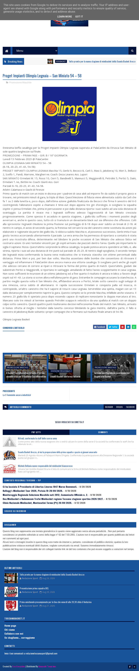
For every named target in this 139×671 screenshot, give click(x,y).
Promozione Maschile (20, 82)
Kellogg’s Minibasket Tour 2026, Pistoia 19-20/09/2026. (33, 490)
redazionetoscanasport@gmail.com (41, 653)
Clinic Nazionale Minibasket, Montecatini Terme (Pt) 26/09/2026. (37, 502)
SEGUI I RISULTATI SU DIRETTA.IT (69, 422)
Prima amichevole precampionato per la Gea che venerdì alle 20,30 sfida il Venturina (56, 602)
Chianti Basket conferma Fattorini (65, 376)
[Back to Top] (134, 667)
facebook (130, 406)
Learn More (64, 16)
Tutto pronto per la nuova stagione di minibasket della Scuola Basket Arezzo (94, 61)
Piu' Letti (36, 432)
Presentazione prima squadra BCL (34, 588)
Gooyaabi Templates (47, 666)
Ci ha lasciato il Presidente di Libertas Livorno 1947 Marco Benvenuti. (40, 486)
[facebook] (130, 667)
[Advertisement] (69, 39)
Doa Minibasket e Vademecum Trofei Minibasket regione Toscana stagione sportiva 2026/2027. (53, 499)
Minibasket (53, 61)
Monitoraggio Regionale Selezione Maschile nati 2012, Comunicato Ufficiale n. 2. (45, 495)
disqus (119, 406)
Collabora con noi (13, 633)
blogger (109, 406)
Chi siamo (9, 629)
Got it (79, 16)
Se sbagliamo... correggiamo (19, 637)
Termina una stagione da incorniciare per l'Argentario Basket (112, 374)
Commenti (103, 432)
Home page (10, 625)
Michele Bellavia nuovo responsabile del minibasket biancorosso (45, 466)
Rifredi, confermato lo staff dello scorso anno (37, 438)
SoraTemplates (18, 666)
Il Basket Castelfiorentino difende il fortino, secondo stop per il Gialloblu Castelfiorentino (26, 374)
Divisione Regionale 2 (61, 371)
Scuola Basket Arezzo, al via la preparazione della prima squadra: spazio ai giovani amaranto (57, 452)
